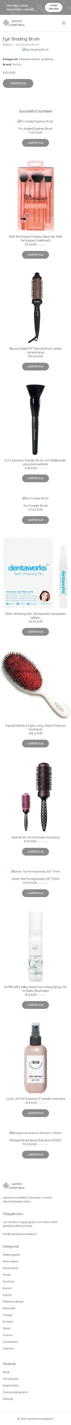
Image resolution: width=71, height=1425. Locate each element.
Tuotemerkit (10, 1341)
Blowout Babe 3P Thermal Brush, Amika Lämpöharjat (35, 350)
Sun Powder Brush (35, 505)
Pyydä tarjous (54, 7)
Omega (7, 1315)
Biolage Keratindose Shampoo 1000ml (35, 1140)
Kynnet (7, 1295)
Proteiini (8, 1321)
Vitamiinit (8, 1348)
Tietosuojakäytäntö (15, 1392)
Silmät (6, 1328)
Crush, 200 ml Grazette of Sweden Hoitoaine (35, 1099)
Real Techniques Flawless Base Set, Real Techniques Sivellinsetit (35, 238)
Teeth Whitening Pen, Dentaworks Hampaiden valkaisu (35, 615)
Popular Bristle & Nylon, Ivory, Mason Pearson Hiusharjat (35, 727)
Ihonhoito (9, 1281)
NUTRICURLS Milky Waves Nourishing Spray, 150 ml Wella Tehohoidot (35, 989)
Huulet (7, 1274)
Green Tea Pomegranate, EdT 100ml (35, 879)
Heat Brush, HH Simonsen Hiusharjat (35, 837)
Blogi (6, 1372)
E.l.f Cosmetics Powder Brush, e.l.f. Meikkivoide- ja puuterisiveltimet (35, 462)
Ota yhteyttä (11, 1378)
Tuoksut (8, 1335)
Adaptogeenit (11, 1254)
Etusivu (7, 44)
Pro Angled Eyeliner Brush (36, 128)
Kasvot (7, 1288)
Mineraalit (9, 1308)
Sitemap (8, 1399)
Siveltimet (47, 59)
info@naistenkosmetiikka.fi (20, 1234)
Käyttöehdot (11, 1385)
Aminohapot (10, 1261)
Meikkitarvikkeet (29, 59)
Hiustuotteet (10, 1268)
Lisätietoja (18, 83)
